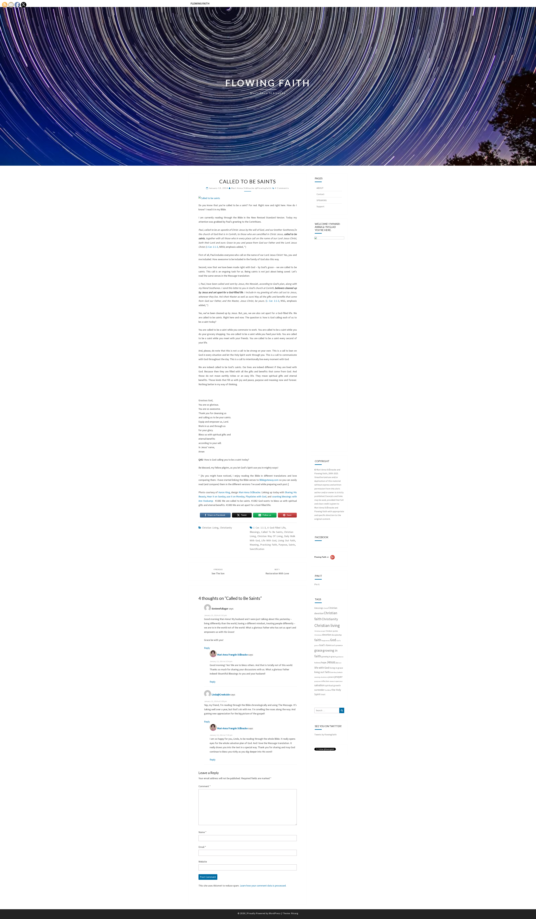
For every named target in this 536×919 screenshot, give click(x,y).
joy (337, 662)
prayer (338, 677)
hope (323, 662)
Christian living (210, 527)
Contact (320, 194)
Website (202, 861)
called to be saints (272, 532)
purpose (282, 544)
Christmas (318, 635)
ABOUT (320, 188)
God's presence (337, 645)
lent (340, 663)
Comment (204, 786)
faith (317, 640)
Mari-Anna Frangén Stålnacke (232, 654)
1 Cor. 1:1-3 (212, 246)
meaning (254, 544)
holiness (317, 663)
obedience (324, 677)
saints (292, 544)
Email (202, 847)
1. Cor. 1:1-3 (272, 300)
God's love (325, 645)
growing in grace (328, 656)
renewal (332, 681)
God (333, 640)
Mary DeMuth (338, 672)
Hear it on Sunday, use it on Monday (225, 496)
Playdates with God (256, 496)
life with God (268, 540)
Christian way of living (270, 536)
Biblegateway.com (269, 479)
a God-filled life (276, 527)
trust (323, 694)
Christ (326, 608)
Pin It (317, 584)
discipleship (337, 635)
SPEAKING (322, 200)
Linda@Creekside (221, 694)
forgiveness (326, 640)
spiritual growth (333, 685)
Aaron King (224, 492)
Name (202, 832)
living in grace (336, 667)
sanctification (257, 549)
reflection (325, 681)
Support (320, 206)
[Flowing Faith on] (324, 560)
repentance (338, 681)
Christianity (226, 527)
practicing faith (268, 544)
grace (318, 650)
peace (331, 677)
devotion (326, 634)
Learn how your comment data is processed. (263, 885)
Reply (207, 648)
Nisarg (294, 913)
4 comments (282, 188)
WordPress (275, 913)
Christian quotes (332, 631)
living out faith (286, 540)
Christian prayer (319, 631)
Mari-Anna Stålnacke (249, 492)
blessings (255, 532)
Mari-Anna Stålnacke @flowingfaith (251, 188)
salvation (319, 685)
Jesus (331, 662)
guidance (339, 657)
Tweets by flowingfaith (325, 734)
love (331, 672)
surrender (319, 689)
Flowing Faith (200, 3)
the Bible (328, 690)
